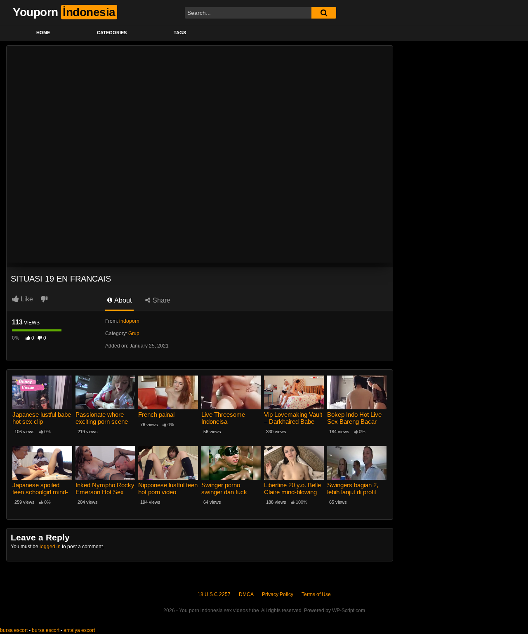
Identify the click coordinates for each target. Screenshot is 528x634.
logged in (50, 546)
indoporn (129, 321)
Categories (112, 32)
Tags (180, 32)
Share (160, 300)
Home (43, 32)
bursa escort (14, 630)
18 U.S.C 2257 (214, 594)
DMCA (246, 594)
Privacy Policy (277, 594)
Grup (133, 333)
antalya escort (79, 630)
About (122, 300)
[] (323, 13)
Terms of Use (316, 594)
